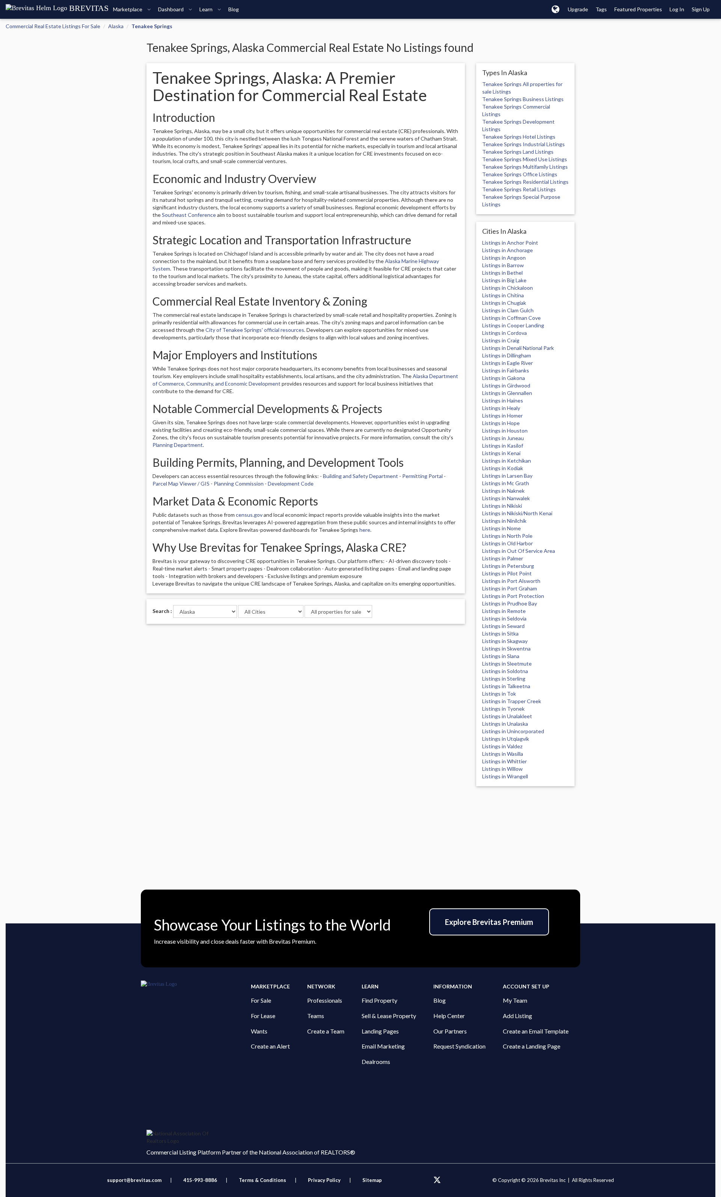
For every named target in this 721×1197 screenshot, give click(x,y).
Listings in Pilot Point (507, 573)
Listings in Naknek (503, 490)
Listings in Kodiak (502, 468)
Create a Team (325, 1031)
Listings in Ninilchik (504, 521)
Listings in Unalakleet (507, 716)
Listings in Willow (502, 769)
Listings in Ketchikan (506, 460)
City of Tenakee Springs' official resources (254, 330)
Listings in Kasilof (502, 445)
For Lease (263, 1015)
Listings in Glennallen (507, 393)
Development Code (291, 483)
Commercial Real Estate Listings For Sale (53, 26)
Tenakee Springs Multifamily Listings (525, 166)
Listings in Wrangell (505, 776)
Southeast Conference (189, 215)
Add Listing (517, 1015)
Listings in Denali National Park (518, 348)
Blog (439, 1000)
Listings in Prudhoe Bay (509, 603)
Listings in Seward (503, 626)
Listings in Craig (500, 340)
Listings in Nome (501, 528)
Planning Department (177, 445)
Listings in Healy (501, 408)
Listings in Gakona (503, 378)
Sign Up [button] (701, 9)
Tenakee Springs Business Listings (523, 99)
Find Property (379, 1000)
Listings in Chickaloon (507, 287)
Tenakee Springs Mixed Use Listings (524, 159)
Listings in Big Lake (504, 280)
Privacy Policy (324, 1180)
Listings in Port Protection (513, 596)
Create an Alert (270, 1046)
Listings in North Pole (507, 536)
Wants (259, 1031)
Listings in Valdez (502, 746)
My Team (515, 1000)
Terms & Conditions (263, 1180)
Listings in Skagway (505, 641)
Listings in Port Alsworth (511, 581)
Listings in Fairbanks (505, 370)
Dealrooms (376, 1061)
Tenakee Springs (151, 26)
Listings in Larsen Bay (507, 475)
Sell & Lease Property (389, 1015)
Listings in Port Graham (509, 588)
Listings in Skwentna (506, 648)
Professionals (324, 1000)
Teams (315, 1015)
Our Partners (450, 1031)
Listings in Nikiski (502, 505)
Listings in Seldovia (504, 618)
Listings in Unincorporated (513, 731)
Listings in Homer (502, 415)
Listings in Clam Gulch (508, 310)
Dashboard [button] (171, 9)
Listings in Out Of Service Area (518, 551)
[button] (555, 9)
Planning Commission (239, 483)
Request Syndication (459, 1046)
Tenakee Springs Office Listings (519, 174)
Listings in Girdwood (506, 385)
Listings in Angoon (504, 257)
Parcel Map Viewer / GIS (181, 483)
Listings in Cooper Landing (513, 325)
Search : (162, 611)
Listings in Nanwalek (506, 498)
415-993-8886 (200, 1180)
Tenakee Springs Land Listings (518, 151)
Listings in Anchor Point (510, 242)
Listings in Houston (505, 430)
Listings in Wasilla (502, 754)
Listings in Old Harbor (507, 543)
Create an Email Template (536, 1031)
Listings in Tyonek (503, 708)
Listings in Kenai (501, 453)
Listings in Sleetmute (507, 663)
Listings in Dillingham (506, 355)
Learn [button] (206, 9)
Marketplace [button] (128, 9)
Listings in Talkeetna (506, 686)
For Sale (261, 1000)
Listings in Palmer (502, 558)
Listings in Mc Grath (505, 483)
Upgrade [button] (578, 9)
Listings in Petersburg (508, 566)
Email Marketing (383, 1046)
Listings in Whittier (504, 761)
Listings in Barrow (503, 265)
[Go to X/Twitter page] (437, 1180)
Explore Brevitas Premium (489, 921)
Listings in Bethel (502, 272)
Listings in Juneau (503, 438)
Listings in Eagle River (507, 363)
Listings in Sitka (500, 633)
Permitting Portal (422, 476)
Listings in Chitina (503, 295)
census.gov (249, 514)
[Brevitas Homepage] (196, 984)
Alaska (116, 26)
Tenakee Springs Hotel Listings (518, 136)
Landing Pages (380, 1031)
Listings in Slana (500, 656)
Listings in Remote (504, 611)
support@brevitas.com (134, 1180)
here (364, 530)
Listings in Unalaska (505, 723)
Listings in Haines (502, 400)
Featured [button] (638, 9)
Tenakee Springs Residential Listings (525, 182)
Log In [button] (677, 9)
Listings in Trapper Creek (511, 701)
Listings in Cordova (504, 333)
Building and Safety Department (360, 476)
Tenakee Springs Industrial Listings (523, 144)
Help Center (449, 1015)
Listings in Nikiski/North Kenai (517, 513)
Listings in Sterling (503, 678)
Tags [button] (601, 9)
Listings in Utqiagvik (505, 738)
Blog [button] (233, 9)
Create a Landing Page (531, 1046)
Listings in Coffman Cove (511, 318)
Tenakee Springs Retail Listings (519, 189)
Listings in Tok (499, 693)
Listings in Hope (501, 423)
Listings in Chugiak (504, 303)
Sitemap (372, 1180)
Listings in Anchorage (507, 250)
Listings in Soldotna (505, 671)
